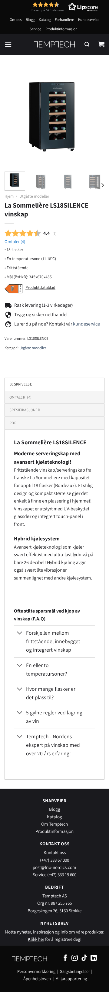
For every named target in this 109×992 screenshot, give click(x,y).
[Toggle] (20, 633)
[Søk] (86, 44)
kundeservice (86, 324)
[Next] (94, 117)
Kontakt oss (55, 852)
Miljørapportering (71, 978)
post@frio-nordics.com (54, 867)
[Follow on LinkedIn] (94, 958)
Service (35, 29)
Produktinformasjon (61, 29)
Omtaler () (15, 241)
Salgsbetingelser (75, 971)
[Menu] (8, 44)
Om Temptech (54, 824)
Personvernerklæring (36, 971)
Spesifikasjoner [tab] (24, 409)
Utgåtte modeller (34, 196)
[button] (53, 7)
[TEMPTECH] (55, 44)
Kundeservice (88, 19)
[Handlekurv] (101, 44)
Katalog (45, 19)
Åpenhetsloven (37, 978)
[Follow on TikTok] (84, 958)
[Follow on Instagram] (74, 958)
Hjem (9, 196)
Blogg (30, 19)
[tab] (54, 397)
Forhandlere (64, 19)
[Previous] (14, 117)
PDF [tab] (12, 423)
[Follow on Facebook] (65, 958)
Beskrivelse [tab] (20, 384)
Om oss (15, 19)
